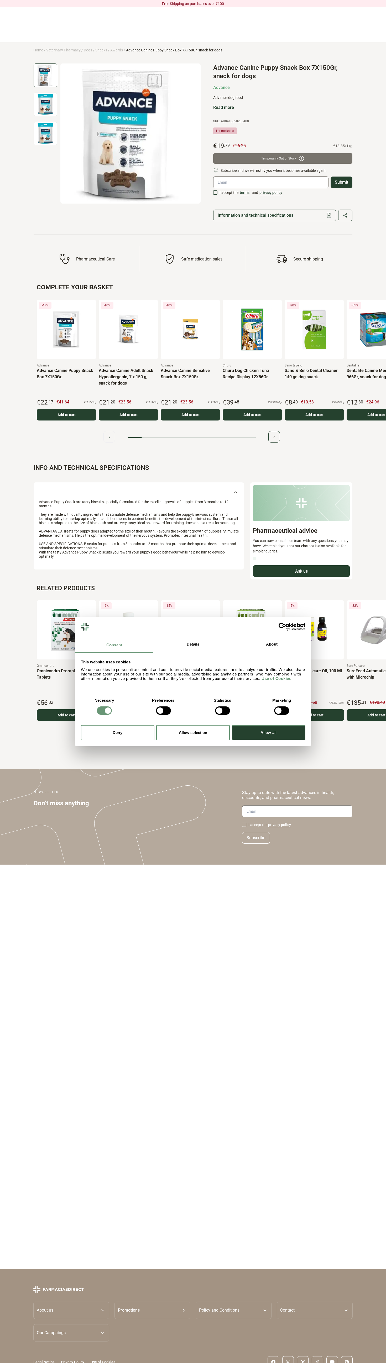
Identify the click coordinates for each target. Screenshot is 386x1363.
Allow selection (193, 732)
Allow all (268, 732)
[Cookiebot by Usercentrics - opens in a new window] (282, 627)
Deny (117, 732)
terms (244, 192)
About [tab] (272, 644)
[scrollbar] (192, 438)
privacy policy (270, 192)
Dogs (88, 50)
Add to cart (67, 415)
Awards (116, 50)
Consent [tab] (114, 645)
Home (38, 50)
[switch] (163, 710)
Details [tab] (193, 644)
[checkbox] (215, 192)
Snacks (101, 50)
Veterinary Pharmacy (63, 50)
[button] (152, 1310)
